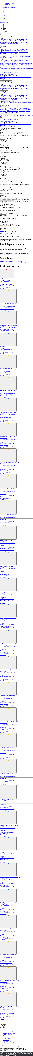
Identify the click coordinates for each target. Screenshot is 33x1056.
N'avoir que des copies (7, 224)
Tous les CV (3, 46)
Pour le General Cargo (14, 64)
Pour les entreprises (13, 126)
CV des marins (6, 4)
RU (4, 11)
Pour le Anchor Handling (10, 61)
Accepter (12, 1055)
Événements (21, 77)
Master (1, 261)
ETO (14, 262)
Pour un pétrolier (4, 60)
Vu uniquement (5, 220)
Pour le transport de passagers (10, 66)
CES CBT (7, 56)
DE (4, 15)
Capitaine (2, 39)
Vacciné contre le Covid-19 (8, 189)
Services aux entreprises (9, 1033)
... (3, 8)
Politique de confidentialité (9, 1042)
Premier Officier (8, 39)
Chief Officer (6, 261)
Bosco (16, 42)
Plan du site (6, 1040)
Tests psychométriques (22, 56)
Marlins (12, 56)
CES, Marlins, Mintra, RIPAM (10, 6)
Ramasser (2, 158)
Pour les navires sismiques (22, 61)
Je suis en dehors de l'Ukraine (9, 187)
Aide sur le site (6, 78)
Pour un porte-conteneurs (22, 63)
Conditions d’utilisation (8, 1041)
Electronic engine (6, 180)
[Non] (15, 1055)
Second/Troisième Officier (18, 39)
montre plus (3, 156)
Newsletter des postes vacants (11, 254)
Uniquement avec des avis (8, 209)
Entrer (6, 22)
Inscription (2, 22)
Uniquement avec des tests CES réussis (11, 207)
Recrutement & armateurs (9, 7)
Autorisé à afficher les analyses (9, 218)
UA (4, 14)
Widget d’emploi (7, 1038)
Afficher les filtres (4, 159)
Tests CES (2, 56)
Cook (24, 262)
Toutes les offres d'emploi (12, 43)
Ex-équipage (5, 216)
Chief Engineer (21, 261)
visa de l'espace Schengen (8, 204)
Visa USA (4, 203)
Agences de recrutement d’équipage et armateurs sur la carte (16, 69)
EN (4, 12)
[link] (9, 34)
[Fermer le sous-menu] (0, 45)
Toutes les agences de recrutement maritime (10, 68)
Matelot (4, 43)
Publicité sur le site (7, 1034)
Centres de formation (5, 72)
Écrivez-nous (10, 74)
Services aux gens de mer (9, 1031)
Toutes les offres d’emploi (6, 36)
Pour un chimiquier (12, 60)
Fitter (21, 262)
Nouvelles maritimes (13, 77)
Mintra (15, 56)
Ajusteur (20, 42)
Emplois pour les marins (9, 3)
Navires (12, 72)
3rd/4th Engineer (8, 262)
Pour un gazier (20, 60)
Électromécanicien (10, 42)
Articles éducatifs (4, 77)
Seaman (27, 262)
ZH (4, 18)
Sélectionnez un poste (20, 249)
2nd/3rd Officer (13, 261)
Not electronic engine (7, 181)
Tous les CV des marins (11, 53)
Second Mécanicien (10, 41)
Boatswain (17, 262)
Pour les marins (4, 126)
